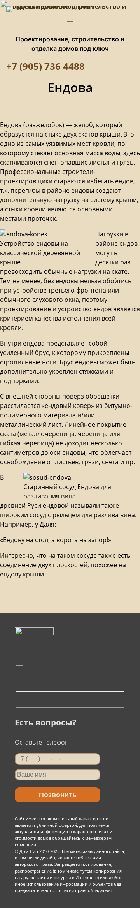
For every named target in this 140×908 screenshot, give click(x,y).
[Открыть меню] (70, 23)
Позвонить (58, 795)
